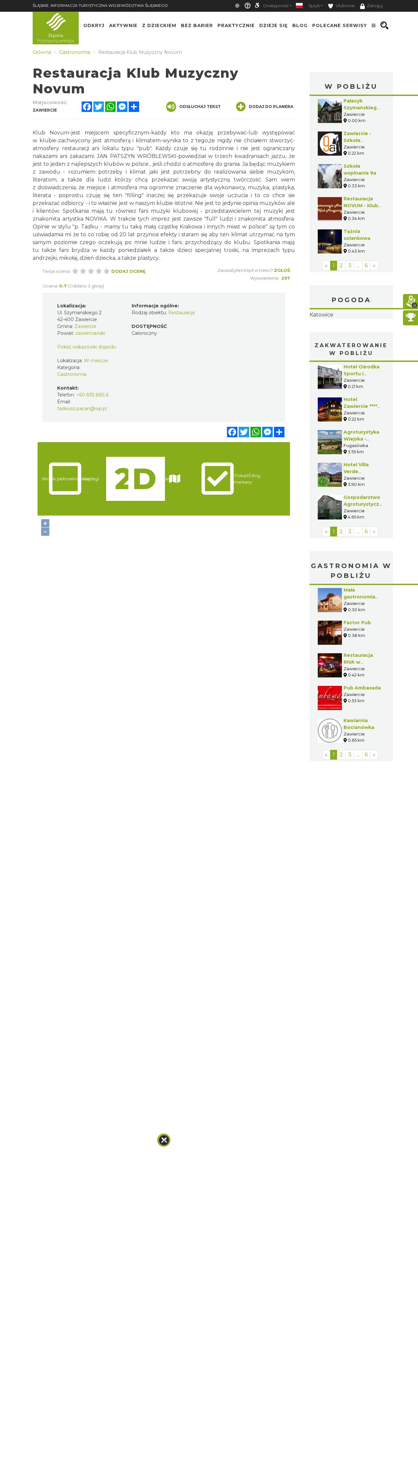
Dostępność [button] (276, 5)
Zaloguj (375, 5)
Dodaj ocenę (128, 271)
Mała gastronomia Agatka (359, 597)
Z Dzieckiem (159, 25)
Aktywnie (123, 25)
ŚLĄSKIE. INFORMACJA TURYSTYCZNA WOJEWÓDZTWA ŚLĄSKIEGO (100, 5)
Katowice (321, 315)
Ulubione (345, 5)
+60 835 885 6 (92, 395)
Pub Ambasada (362, 688)
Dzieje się (273, 25)
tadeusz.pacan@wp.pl (82, 408)
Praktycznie (236, 25)
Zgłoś (282, 270)
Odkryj (93, 25)
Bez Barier (197, 25)
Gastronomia (72, 374)
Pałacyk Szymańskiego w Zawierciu (362, 107)
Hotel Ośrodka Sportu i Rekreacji (361, 373)
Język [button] (314, 5)
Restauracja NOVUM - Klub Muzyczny (361, 205)
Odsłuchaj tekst (200, 106)
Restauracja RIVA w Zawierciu (358, 662)
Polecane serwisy (339, 25)
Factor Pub (357, 623)
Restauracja (181, 313)
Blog (300, 25)
